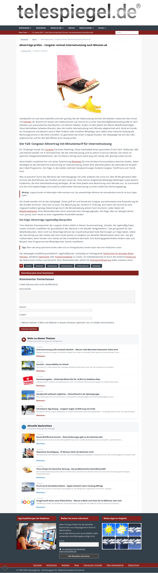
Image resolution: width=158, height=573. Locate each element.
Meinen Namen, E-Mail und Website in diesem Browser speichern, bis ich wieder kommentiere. (68, 322)
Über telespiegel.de (115, 565)
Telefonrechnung (82, 266)
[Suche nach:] (127, 32)
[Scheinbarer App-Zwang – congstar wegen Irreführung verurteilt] (28, 410)
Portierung (130, 256)
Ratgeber (66, 565)
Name (22, 307)
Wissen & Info (56, 28)
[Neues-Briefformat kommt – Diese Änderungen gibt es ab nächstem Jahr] (28, 438)
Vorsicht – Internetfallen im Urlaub (52, 364)
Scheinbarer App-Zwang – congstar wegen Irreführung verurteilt (65, 409)
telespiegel (96, 266)
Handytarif (39, 266)
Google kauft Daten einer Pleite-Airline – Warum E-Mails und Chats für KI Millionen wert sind (79, 500)
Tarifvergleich (24, 28)
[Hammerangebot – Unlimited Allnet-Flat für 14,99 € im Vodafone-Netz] (28, 380)
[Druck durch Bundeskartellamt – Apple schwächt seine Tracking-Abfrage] (28, 487)
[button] (5, 568)
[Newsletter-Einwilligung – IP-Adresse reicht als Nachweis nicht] (28, 453)
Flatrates (27, 121)
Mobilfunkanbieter (28, 211)
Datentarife (43, 256)
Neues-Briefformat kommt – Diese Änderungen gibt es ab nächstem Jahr (69, 437)
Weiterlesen (40, 356)
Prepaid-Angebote (63, 256)
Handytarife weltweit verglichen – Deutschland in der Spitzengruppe (67, 394)
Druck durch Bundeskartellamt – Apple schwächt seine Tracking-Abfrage (69, 486)
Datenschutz (133, 565)
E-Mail (22, 314)
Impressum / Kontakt (93, 565)
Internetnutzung (67, 266)
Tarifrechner (51, 565)
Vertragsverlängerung (100, 260)
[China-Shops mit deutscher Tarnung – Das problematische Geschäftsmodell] (28, 470)
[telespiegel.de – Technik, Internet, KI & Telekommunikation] (79, 12)
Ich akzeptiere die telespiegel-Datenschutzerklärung (72, 550)
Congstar (49, 149)
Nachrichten (41, 28)
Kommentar (25, 288)
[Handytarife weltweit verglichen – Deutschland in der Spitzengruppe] (28, 395)
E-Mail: (62, 541)
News (76, 565)
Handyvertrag (52, 266)
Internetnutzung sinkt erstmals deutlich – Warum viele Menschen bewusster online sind (77, 349)
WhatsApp (77, 161)
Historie (71, 28)
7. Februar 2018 (26, 51)
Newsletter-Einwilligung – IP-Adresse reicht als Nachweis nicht (65, 452)
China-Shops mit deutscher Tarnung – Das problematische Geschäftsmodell (71, 469)
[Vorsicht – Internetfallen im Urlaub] (28, 365)
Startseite (37, 565)
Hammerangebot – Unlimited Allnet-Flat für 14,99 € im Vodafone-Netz (68, 379)
